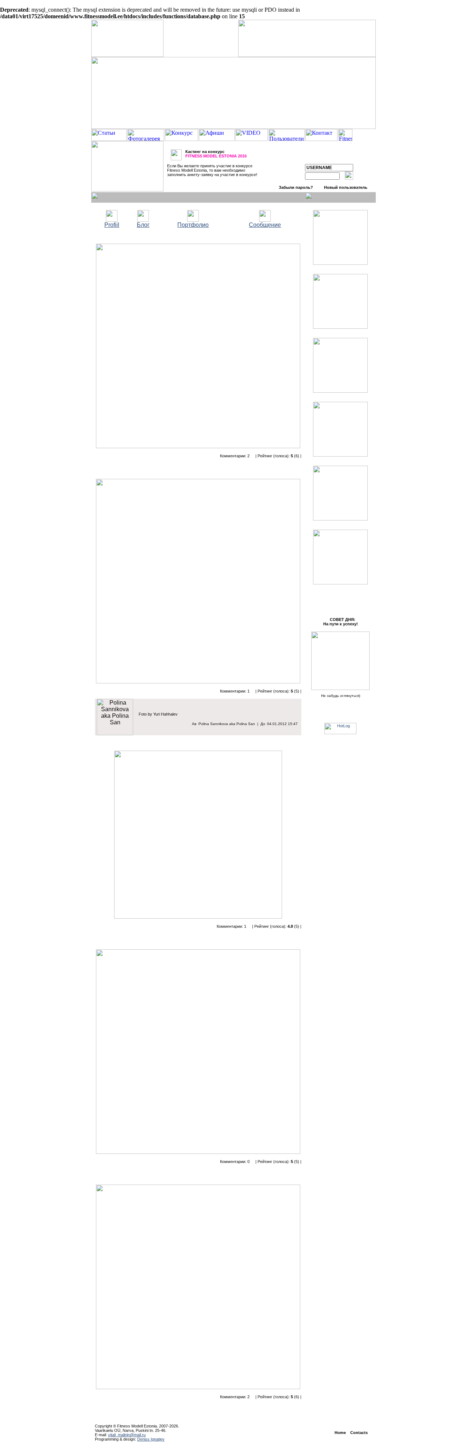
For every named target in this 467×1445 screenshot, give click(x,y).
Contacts (359, 1432)
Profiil (111, 225)
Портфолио (193, 225)
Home (340, 1432)
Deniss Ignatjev (151, 1439)
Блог (143, 225)
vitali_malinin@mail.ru (127, 1435)
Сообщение (265, 225)
